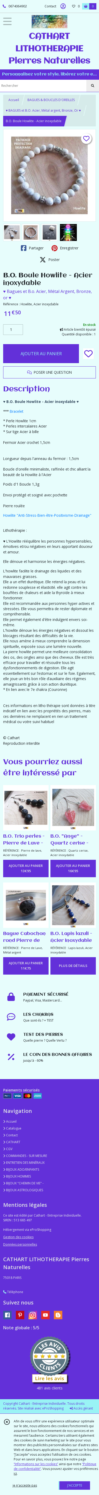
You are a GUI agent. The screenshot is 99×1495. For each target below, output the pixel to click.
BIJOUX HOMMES (18, 1176)
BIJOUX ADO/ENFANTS (22, 1169)
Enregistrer (68, 247)
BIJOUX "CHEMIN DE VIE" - (24, 1183)
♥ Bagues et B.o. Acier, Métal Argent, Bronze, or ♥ (47, 294)
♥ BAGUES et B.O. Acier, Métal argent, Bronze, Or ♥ (43, 110)
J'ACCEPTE (74, 1485)
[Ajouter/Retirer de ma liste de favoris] (88, 353)
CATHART (12, 1142)
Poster (53, 259)
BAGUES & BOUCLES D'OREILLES (51, 100)
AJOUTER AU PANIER (41, 354)
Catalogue (13, 1128)
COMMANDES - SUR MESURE (26, 1156)
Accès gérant (83, 1408)
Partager (36, 247)
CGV (8, 1149)
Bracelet (16, 411)
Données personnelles (20, 1244)
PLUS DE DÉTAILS (73, 965)
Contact (50, 6)
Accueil (13, 100)
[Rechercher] (92, 86)
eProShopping (53, 1408)
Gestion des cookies (18, 1237)
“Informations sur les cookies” (36, 1464)
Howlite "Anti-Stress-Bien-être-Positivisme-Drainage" (47, 515)
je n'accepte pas (25, 1485)
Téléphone (14, 1292)
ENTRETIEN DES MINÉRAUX (25, 1162)
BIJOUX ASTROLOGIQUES (24, 1190)
